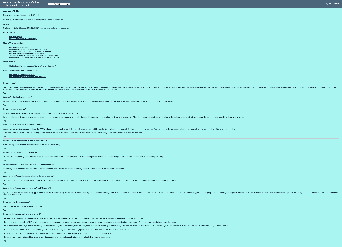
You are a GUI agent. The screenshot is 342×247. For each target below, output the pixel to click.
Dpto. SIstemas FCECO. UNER (26, 28)
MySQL (40, 226)
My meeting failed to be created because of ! (35, 55)
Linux (69, 230)
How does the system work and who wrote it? (27, 77)
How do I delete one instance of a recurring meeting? (31, 51)
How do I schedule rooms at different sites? (27, 53)
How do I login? (15, 37)
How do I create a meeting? (20, 47)
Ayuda (328, 4)
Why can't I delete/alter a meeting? (23, 39)
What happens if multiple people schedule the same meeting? (34, 57)
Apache (70, 233)
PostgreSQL (51, 226)
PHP (30, 222)
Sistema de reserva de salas (21, 5)
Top (4, 93)
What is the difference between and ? (29, 49)
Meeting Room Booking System (20, 218)
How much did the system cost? (22, 75)
